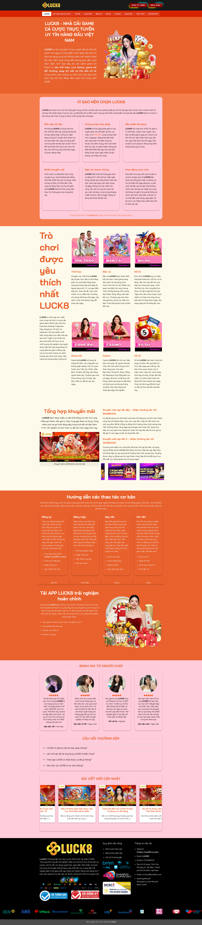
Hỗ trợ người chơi (61, 14)
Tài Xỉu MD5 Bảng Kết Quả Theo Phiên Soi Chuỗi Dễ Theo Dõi (84, 809)
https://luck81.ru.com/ (148, 852)
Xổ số (77, 14)
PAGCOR (97, 135)
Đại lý (116, 582)
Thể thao (140, 14)
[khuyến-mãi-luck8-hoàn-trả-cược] (144, 471)
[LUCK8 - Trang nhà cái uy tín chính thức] (51, 5)
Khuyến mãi (153, 14)
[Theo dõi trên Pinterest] (72, 880)
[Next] (163, 473)
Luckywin (88, 14)
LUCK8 (46, 14)
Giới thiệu (85, 582)
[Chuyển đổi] (44, 748)
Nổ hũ (108, 14)
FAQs (148, 582)
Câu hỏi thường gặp (113, 857)
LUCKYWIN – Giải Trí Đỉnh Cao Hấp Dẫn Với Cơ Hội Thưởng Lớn (125, 809)
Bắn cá (99, 14)
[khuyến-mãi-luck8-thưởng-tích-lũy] (113, 471)
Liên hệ (54, 582)
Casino (118, 14)
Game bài (128, 14)
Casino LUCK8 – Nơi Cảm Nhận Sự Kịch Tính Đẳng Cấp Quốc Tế (44, 809)
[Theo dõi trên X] (67, 880)
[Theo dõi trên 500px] (76, 880)
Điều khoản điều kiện (114, 853)
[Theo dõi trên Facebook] (63, 880)
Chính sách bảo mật (113, 849)
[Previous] (102, 473)
